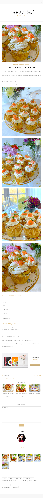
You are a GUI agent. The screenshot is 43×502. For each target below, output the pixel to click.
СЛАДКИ (36, 482)
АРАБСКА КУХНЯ (23, 476)
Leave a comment (6, 375)
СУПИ (14, 485)
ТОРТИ (30, 485)
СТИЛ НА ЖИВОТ (6, 485)
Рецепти (27, 64)
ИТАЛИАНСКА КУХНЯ (14, 480)
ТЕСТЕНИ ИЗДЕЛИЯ (22, 485)
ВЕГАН (4, 478)
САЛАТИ (29, 482)
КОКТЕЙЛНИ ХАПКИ (32, 480)
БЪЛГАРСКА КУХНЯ (33, 476)
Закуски (16, 64)
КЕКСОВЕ (23, 480)
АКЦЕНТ (15, 476)
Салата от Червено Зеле (36, 378)
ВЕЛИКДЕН (11, 478)
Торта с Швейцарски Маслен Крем (9, 378)
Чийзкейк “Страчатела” (34, 393)
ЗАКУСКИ (5, 480)
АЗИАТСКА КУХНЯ (6, 476)
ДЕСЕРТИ (19, 478)
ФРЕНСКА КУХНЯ (6, 487)
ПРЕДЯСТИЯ (22, 482)
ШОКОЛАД (15, 487)
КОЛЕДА (4, 482)
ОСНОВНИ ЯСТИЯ (13, 482)
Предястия (21, 64)
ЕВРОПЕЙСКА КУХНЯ (28, 478)
